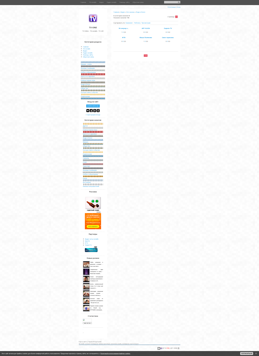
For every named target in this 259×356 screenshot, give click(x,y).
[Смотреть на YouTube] (93, 212)
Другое (85, 126)
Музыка (85, 142)
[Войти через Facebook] (91, 110)
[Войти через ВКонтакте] (87, 110)
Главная (116, 12)
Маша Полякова (146, 37)
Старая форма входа (93, 115)
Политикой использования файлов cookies (115, 353)
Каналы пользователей (91, 186)
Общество (84, 88)
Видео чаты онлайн (91, 239)
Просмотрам (146, 23)
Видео (123, 12)
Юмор (85, 178)
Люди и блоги (140, 12)
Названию (128, 23)
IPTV (86, 243)
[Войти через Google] (94, 110)
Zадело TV (168, 28)
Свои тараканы (168, 37)
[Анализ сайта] (87, 323)
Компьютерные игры (88, 80)
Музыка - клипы (86, 64)
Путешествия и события (89, 92)
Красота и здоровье (88, 76)
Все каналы (130, 12)
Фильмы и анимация (88, 68)
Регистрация (172, 7)
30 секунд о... (124, 28)
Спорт (85, 162)
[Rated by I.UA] (87, 321)
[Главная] (93, 23)
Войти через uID (93, 106)
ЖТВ (123, 37)
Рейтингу (137, 23)
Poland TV (88, 245)
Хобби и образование (88, 72)
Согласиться (246, 353)
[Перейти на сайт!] (93, 229)
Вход (178, 7)
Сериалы (86, 158)
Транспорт (86, 166)
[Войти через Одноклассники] (98, 110)
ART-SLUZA (146, 28)
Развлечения (85, 96)
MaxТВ (87, 241)
